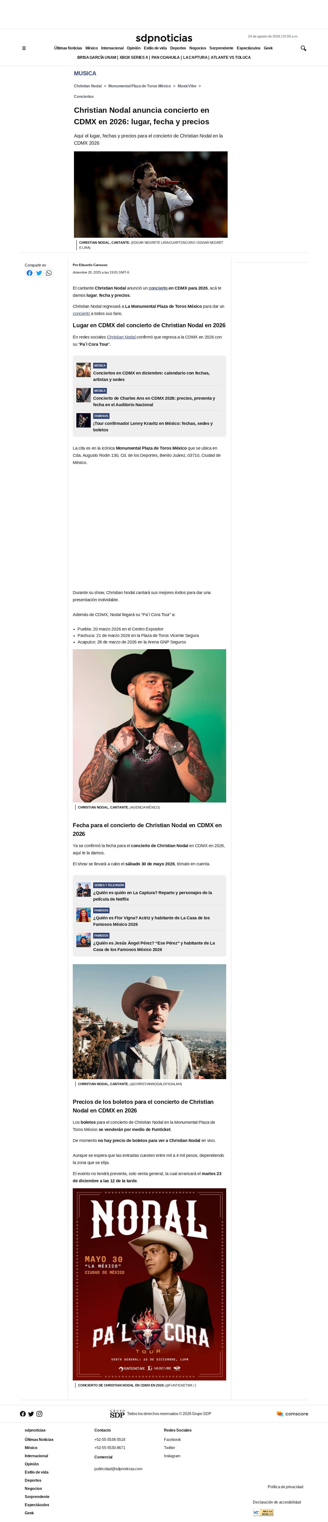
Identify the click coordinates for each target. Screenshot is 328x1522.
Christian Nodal (88, 86)
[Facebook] (29, 273)
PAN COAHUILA (166, 57)
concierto (82, 313)
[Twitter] (39, 273)
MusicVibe (187, 86)
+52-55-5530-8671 (109, 1448)
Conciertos (84, 97)
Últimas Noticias (68, 48)
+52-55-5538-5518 (109, 1440)
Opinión (133, 48)
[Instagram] (39, 1414)
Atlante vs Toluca (231, 57)
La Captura (195, 57)
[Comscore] (292, 1413)
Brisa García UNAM (96, 57)
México (91, 48)
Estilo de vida (155, 48)
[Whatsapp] (49, 273)
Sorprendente (221, 48)
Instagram (172, 1456)
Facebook (172, 1440)
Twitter (169, 1448)
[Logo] (164, 38)
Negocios (197, 48)
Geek (268, 48)
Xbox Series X (134, 57)
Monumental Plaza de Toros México (139, 86)
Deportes (178, 48)
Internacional (112, 48)
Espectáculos (249, 48)
